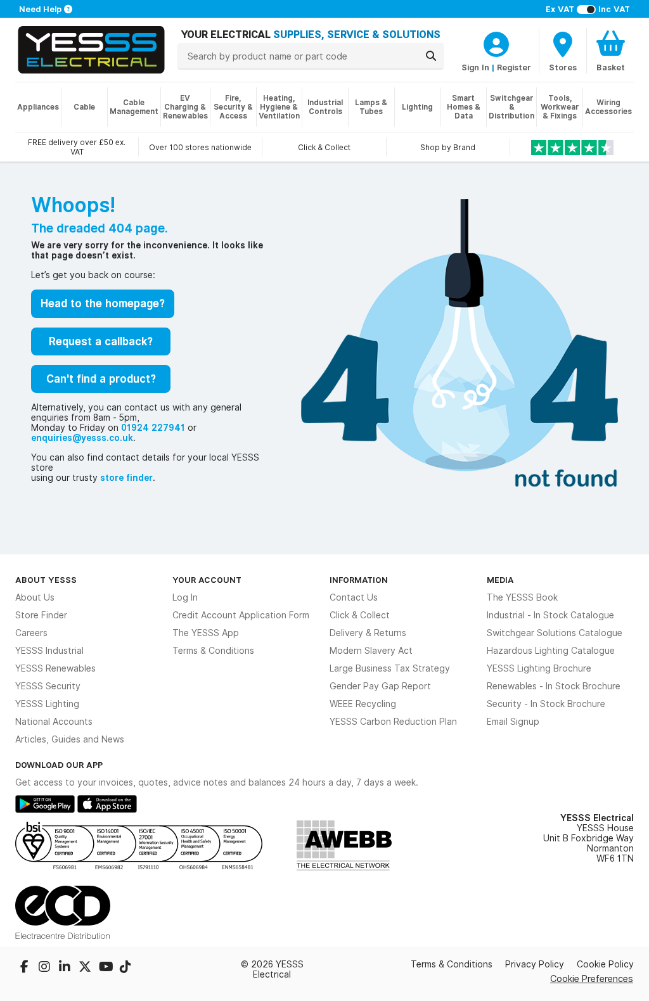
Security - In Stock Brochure (546, 704)
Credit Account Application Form (240, 615)
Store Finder (41, 615)
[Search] (431, 55)
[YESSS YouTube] (106, 968)
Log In (185, 597)
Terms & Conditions (213, 651)
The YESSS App (205, 633)
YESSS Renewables (55, 668)
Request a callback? (101, 341)
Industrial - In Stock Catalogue (550, 615)
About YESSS (46, 580)
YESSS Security (47, 686)
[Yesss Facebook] (25, 968)
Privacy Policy (534, 964)
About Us (35, 597)
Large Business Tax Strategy (390, 668)
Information (359, 580)
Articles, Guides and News (69, 739)
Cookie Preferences (591, 978)
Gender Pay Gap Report (380, 686)
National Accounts (54, 722)
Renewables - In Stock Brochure (553, 686)
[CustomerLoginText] (496, 42)
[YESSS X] (86, 968)
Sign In (475, 67)
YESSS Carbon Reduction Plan (393, 722)
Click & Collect (360, 615)
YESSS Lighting (47, 704)
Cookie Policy (605, 964)
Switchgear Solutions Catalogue (554, 633)
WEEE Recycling (363, 704)
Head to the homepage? (103, 303)
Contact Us (354, 597)
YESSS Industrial (49, 651)
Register (514, 67)
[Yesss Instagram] (45, 968)
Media (500, 580)
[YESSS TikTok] (125, 968)
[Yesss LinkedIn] (66, 968)
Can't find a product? (101, 379)
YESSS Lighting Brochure (539, 668)
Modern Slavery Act (371, 651)
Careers (31, 633)
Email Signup (513, 722)
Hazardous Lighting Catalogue (551, 651)
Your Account (206, 580)
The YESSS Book (522, 597)
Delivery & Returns (368, 633)
